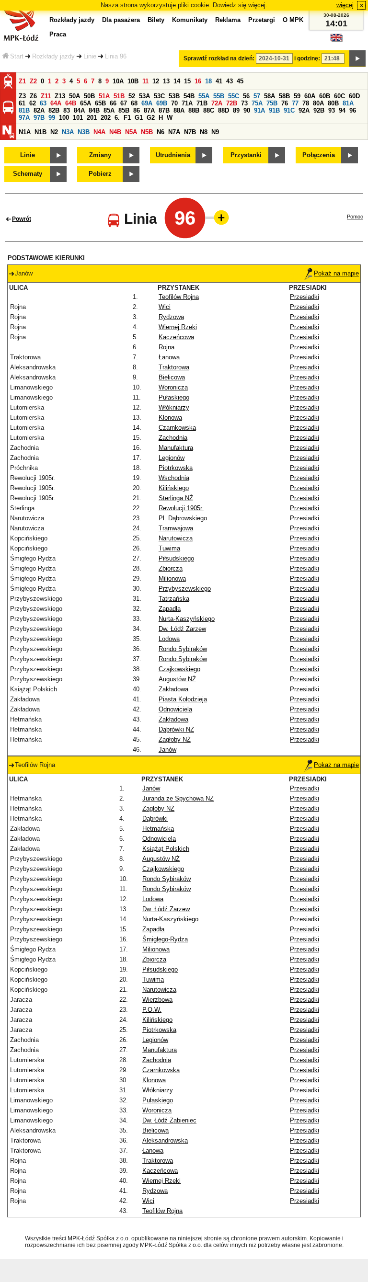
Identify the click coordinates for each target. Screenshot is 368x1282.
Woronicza (173, 387)
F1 (127, 117)
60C (339, 96)
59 (297, 96)
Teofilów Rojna (179, 296)
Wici (165, 306)
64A (55, 103)
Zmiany (100, 155)
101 (78, 117)
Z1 (22, 81)
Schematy (27, 173)
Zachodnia (173, 437)
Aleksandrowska (165, 1140)
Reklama (228, 19)
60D (354, 96)
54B (189, 96)
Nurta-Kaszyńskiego (187, 618)
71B (201, 103)
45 (240, 81)
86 (136, 110)
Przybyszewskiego (185, 588)
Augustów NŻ (177, 679)
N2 (54, 132)
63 (43, 103)
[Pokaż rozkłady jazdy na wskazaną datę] (357, 58)
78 (305, 103)
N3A (68, 132)
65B (100, 103)
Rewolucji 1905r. (181, 508)
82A (39, 110)
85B (123, 110)
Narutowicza (176, 538)
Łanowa (169, 357)
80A (318, 103)
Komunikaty (189, 19)
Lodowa (169, 638)
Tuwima (169, 548)
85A (109, 110)
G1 (139, 117)
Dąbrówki (155, 818)
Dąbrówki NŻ (176, 729)
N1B (40, 132)
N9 (215, 132)
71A (187, 103)
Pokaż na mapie (336, 273)
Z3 (22, 96)
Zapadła (170, 608)
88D (223, 110)
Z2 (33, 81)
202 (106, 117)
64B (70, 103)
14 (176, 81)
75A (257, 103)
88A (178, 110)
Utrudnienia (173, 155)
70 (174, 103)
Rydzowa (171, 316)
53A (144, 96)
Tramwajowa (176, 528)
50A (74, 96)
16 (198, 81)
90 (246, 110)
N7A (174, 132)
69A (146, 103)
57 (256, 96)
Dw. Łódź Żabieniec (169, 1120)
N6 (160, 132)
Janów (167, 749)
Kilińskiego (174, 488)
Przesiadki (304, 296)
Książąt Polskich (165, 848)
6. (117, 117)
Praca (57, 34)
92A (304, 110)
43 (229, 81)
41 (219, 81)
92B (318, 110)
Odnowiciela (175, 709)
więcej (345, 5)
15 (187, 81)
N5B (147, 132)
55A (203, 96)
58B (284, 96)
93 (331, 110)
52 (131, 96)
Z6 (33, 96)
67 (123, 103)
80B (333, 103)
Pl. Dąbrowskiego (183, 518)
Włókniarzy (174, 407)
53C (159, 96)
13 (166, 81)
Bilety (156, 19)
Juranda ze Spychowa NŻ (178, 798)
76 (284, 103)
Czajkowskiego (179, 669)
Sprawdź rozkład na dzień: (219, 58)
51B (119, 96)
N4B (115, 132)
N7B (190, 132)
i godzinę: (307, 58)
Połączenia (318, 155)
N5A (131, 132)
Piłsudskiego (176, 558)
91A (259, 110)
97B (39, 117)
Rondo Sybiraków (183, 648)
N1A (25, 132)
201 (92, 117)
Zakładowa (173, 689)
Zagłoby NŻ (175, 739)
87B (164, 110)
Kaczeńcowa (176, 337)
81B (24, 110)
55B (218, 96)
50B (89, 96)
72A (216, 103)
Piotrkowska (176, 467)
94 (342, 110)
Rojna (166, 347)
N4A (99, 132)
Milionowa (172, 578)
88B (193, 110)
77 (295, 103)
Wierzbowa (157, 999)
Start (16, 56)
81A (348, 103)
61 (22, 103)
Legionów (171, 457)
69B (161, 103)
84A (79, 110)
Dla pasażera (121, 19)
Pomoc (355, 216)
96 (352, 110)
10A (118, 81)
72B (231, 103)
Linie (89, 56)
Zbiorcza (171, 568)
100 (64, 117)
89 (236, 110)
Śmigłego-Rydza (165, 939)
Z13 (60, 96)
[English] (336, 40)
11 (145, 81)
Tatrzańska (174, 598)
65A (85, 103)
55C (233, 96)
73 (244, 103)
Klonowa (170, 417)
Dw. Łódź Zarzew (182, 628)
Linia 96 (115, 56)
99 (51, 117)
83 (66, 110)
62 (32, 103)
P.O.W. (151, 1009)
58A (269, 96)
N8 (203, 132)
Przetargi (261, 19)
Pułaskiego (174, 397)
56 (246, 96)
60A (309, 96)
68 (134, 103)
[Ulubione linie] (218, 217)
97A (24, 117)
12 (155, 81)
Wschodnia (174, 477)
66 (113, 103)
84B (94, 110)
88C (208, 110)
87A (149, 110)
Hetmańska (158, 828)
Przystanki (246, 155)
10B (132, 81)
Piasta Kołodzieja (183, 699)
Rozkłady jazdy (53, 56)
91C (289, 110)
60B (324, 96)
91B (274, 110)
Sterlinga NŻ (176, 498)
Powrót (21, 219)
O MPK (293, 19)
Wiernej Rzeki (178, 327)
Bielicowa (172, 377)
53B (174, 96)
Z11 (46, 96)
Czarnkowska (177, 427)
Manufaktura (176, 447)
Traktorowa (174, 367)
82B (53, 110)
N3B (84, 132)
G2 (151, 117)
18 (208, 81)
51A (104, 96)
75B (271, 103)
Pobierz (100, 173)
